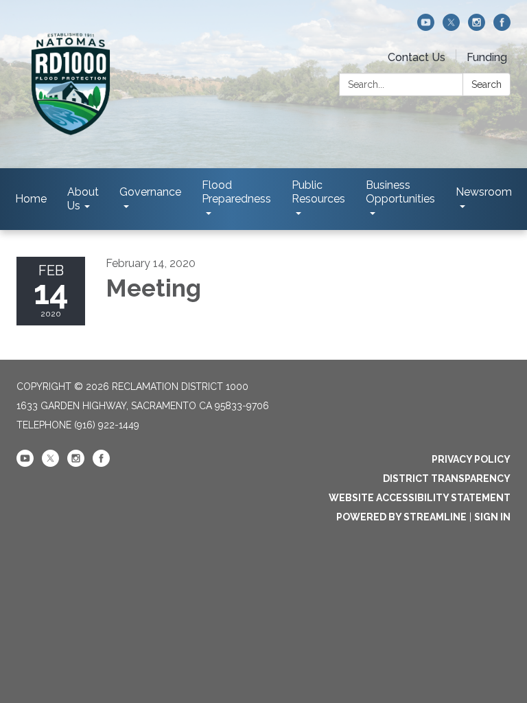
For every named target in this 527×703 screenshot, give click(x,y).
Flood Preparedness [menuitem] (236, 191)
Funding (487, 57)
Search (486, 84)
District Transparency (447, 478)
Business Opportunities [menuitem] (400, 191)
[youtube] (425, 27)
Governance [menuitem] (150, 191)
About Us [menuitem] (83, 198)
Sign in (492, 516)
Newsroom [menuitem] (484, 191)
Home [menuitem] (31, 198)
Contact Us (416, 57)
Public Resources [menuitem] (318, 191)
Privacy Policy (471, 459)
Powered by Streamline (401, 516)
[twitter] (451, 27)
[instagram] (476, 27)
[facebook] (502, 27)
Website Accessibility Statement (420, 497)
